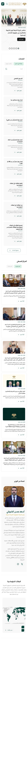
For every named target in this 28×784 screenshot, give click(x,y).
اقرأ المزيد (22, 301)
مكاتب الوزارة (9, 64)
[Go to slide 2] (16, 48)
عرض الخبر (21, 39)
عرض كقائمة (10, 630)
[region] (14, 29)
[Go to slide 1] (18, 48)
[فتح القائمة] (2, 3)
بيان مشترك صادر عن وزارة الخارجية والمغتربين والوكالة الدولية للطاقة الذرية (15, 426)
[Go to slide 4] (12, 48)
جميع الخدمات (15, 250)
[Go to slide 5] (9, 48)
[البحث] (6, 4)
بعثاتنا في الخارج (18, 64)
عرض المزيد (19, 90)
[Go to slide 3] (14, 48)
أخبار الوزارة (17, 266)
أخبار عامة (10, 266)
